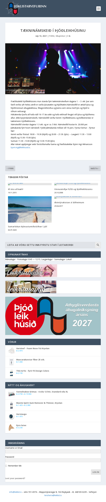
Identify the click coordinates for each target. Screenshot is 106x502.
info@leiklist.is (15, 492)
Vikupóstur (60, 36)
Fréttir (52, 36)
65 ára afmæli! (15, 189)
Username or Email (13, 448)
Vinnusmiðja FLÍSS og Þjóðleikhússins (73, 189)
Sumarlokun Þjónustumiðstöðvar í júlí (27, 226)
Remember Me (15, 465)
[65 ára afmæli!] (30, 184)
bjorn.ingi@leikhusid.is (20, 147)
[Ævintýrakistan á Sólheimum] (76, 197)
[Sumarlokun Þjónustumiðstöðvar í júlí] (30, 209)
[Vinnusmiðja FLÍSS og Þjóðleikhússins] (76, 184)
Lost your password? (15, 478)
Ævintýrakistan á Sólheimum (69, 202)
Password (9, 457)
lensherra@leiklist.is (53, 495)
